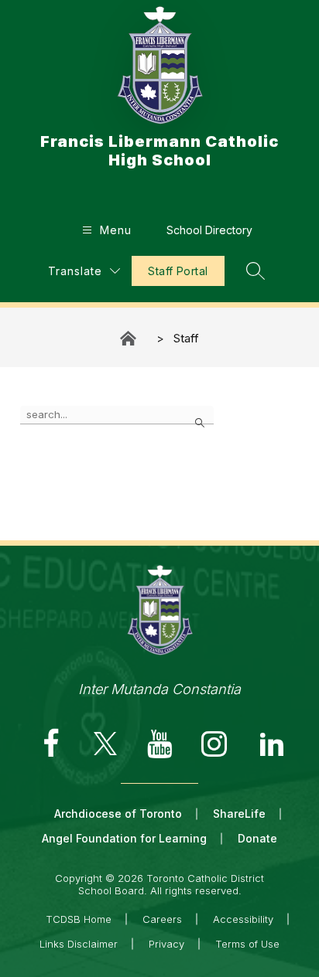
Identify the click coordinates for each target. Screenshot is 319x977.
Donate (257, 838)
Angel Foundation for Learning (124, 838)
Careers (162, 919)
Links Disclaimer (78, 944)
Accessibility (243, 919)
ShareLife (239, 813)
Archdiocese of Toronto (118, 813)
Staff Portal (178, 270)
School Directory (209, 230)
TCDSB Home (78, 919)
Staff (186, 338)
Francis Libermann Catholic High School (129, 338)
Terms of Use (247, 944)
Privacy (166, 944)
